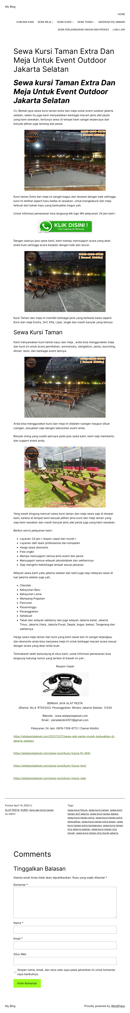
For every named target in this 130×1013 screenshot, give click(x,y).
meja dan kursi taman (41, 810)
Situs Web (19, 954)
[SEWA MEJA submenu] (52, 22)
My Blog (10, 6)
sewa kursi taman (99, 810)
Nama (18, 923)
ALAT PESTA (12, 810)
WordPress (118, 1006)
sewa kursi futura (77, 810)
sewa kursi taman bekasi (104, 813)
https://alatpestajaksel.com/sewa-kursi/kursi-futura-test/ (49, 765)
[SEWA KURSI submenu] (73, 22)
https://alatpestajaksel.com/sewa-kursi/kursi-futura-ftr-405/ (51, 753)
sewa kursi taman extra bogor (99, 821)
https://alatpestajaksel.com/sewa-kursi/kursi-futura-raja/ (49, 778)
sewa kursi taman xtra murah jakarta (97, 833)
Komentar (20, 884)
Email (18, 938)
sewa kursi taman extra (81, 817)
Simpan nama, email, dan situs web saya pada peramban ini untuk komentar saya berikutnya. (66, 972)
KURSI (24, 810)
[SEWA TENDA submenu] (94, 22)
